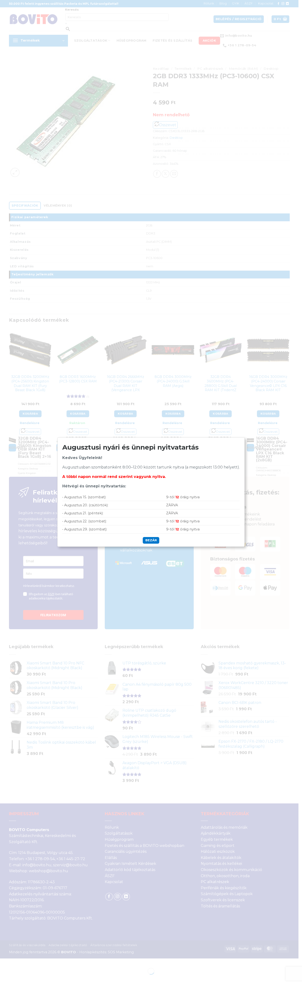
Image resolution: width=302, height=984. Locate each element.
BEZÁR (151, 540)
